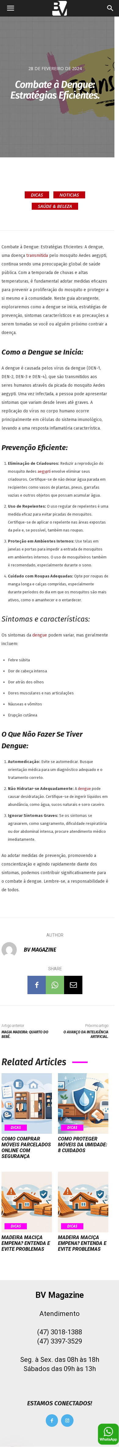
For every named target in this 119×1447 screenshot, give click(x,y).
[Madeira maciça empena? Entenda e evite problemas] (27, 1202)
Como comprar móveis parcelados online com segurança (26, 1147)
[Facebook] (36, 985)
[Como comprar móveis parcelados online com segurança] (27, 1103)
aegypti (45, 471)
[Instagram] (67, 1420)
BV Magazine (40, 949)
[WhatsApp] (55, 985)
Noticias (69, 195)
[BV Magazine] (12, 949)
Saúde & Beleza (55, 206)
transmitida (37, 255)
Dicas (37, 195)
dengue (40, 635)
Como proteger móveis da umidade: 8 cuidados (82, 1144)
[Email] (73, 985)
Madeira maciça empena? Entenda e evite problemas (26, 1243)
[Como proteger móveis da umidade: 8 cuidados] (83, 1103)
